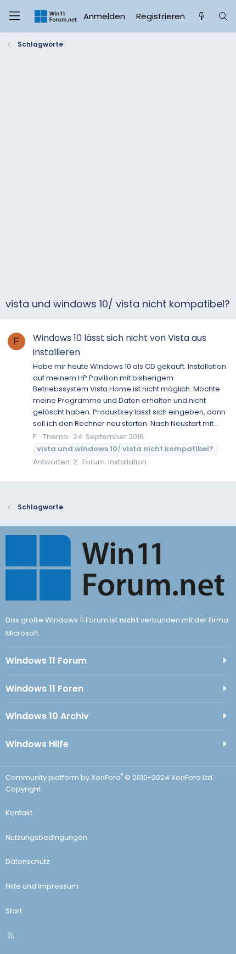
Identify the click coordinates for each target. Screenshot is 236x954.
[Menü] (14, 16)
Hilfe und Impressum (41, 886)
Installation (127, 462)
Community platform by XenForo (109, 777)
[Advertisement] (118, 176)
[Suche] (223, 16)
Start (13, 911)
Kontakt (18, 812)
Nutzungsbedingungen (46, 837)
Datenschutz (27, 861)
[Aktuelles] (201, 16)
